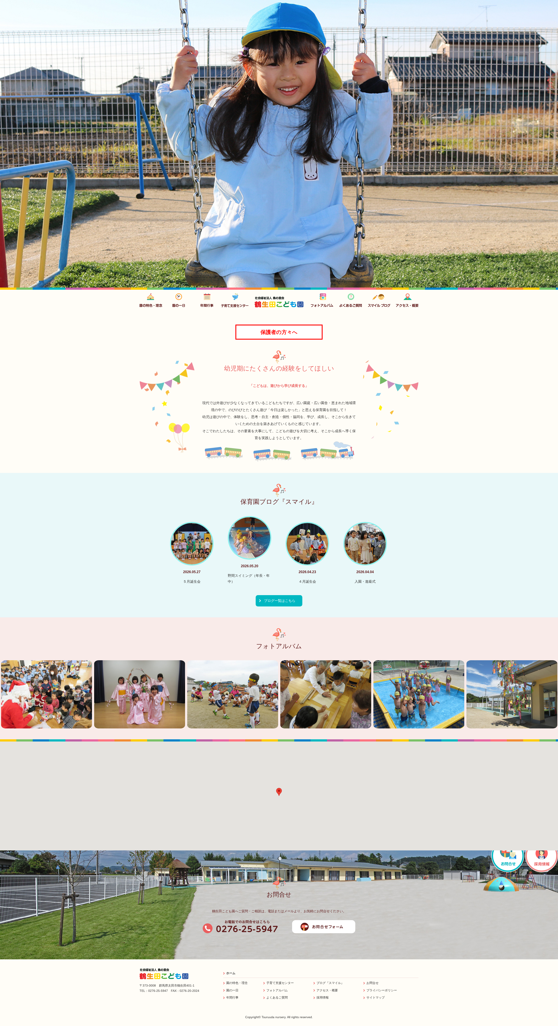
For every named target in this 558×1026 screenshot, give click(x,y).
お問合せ (372, 983)
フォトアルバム (277, 990)
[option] (279, 144)
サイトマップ (375, 997)
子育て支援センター (280, 983)
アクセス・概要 (327, 990)
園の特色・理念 (237, 983)
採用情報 (322, 997)
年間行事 (232, 997)
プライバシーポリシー (381, 990)
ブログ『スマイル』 (330, 983)
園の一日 (232, 990)
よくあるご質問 (277, 997)
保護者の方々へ (279, 332)
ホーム (230, 973)
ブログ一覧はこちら (279, 601)
